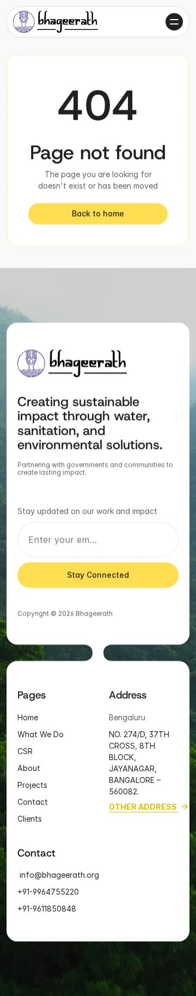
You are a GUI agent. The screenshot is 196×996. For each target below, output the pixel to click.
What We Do (40, 733)
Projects (32, 784)
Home (27, 716)
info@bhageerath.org (58, 874)
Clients (29, 818)
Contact (32, 801)
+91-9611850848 (47, 908)
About (28, 767)
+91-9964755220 (48, 891)
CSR (25, 750)
